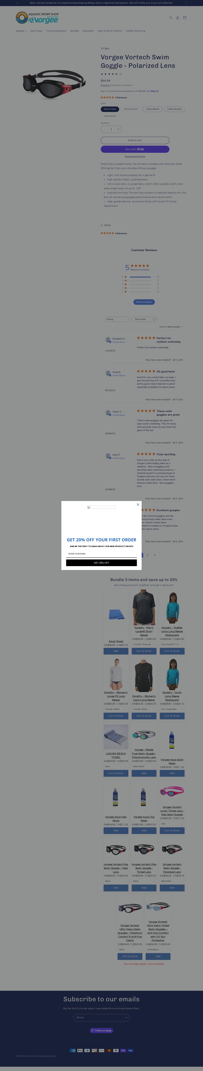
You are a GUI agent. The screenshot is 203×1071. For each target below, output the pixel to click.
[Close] (138, 504)
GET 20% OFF (101, 562)
